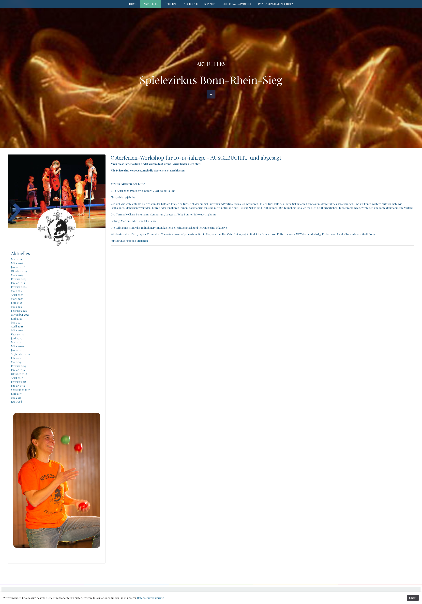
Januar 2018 (18, 385)
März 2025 (17, 275)
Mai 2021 (16, 322)
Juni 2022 (16, 302)
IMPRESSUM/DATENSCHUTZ (275, 4)
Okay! (412, 598)
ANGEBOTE (191, 4)
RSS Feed (16, 401)
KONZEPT (210, 4)
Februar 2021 (18, 334)
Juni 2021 (16, 318)
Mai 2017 (16, 397)
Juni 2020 (16, 338)
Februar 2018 (18, 381)
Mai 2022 (16, 306)
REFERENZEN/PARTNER (237, 4)
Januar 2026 (18, 267)
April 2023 (17, 294)
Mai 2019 (16, 362)
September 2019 (20, 354)
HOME (133, 4)
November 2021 (20, 314)
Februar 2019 (18, 366)
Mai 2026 (16, 259)
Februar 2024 (19, 287)
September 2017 (20, 389)
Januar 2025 (18, 283)
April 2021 (17, 326)
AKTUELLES (151, 4)
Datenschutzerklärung (150, 598)
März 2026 (17, 263)
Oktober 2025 (19, 271)
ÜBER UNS (171, 4)
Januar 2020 (18, 350)
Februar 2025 (19, 279)
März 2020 (17, 346)
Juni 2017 (16, 393)
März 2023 (17, 298)
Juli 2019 (16, 358)
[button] (211, 94)
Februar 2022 (19, 310)
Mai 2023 (16, 291)
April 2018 (17, 377)
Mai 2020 (16, 342)
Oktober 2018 (19, 374)
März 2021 (17, 330)
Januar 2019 (18, 370)
